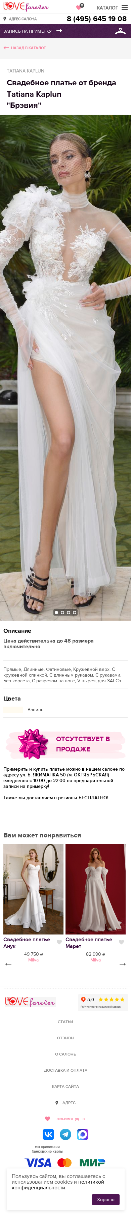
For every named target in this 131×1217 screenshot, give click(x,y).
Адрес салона (23, 19)
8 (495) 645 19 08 (97, 19)
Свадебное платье (26, 943)
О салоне (65, 1054)
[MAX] (82, 1134)
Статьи (65, 1022)
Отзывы (65, 1038)
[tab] (56, 612)
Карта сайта (65, 1086)
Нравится (59, 942)
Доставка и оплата (65, 1070)
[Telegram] (65, 1134)
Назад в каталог (28, 48)
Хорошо (106, 1200)
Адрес (69, 1102)
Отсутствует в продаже (83, 744)
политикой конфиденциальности (58, 1185)
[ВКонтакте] (48, 1134)
